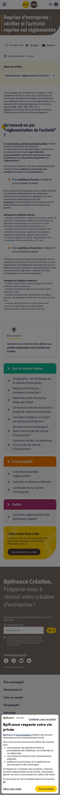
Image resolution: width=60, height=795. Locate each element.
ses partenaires (24, 734)
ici (4, 781)
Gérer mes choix (12, 788)
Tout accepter (46, 788)
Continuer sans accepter (42, 719)
